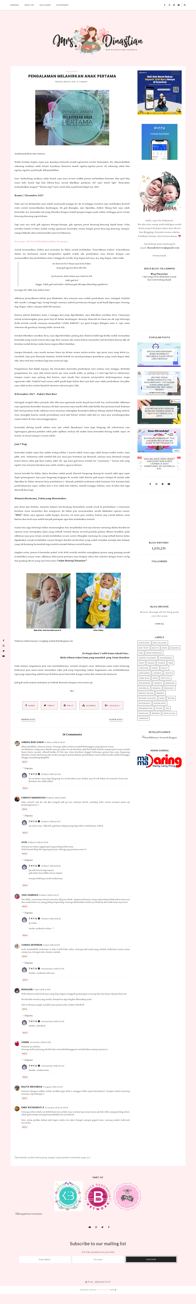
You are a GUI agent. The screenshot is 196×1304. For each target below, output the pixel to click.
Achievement (62, 5)
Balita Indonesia (31, 1086)
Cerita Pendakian (154, 653)
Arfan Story (144, 643)
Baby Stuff (144, 648)
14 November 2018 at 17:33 (52, 969)
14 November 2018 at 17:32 (52, 1066)
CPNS (141, 653)
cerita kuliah (169, 713)
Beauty (155, 648)
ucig (24, 842)
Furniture (143, 668)
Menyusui (165, 678)
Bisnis (164, 648)
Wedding (156, 713)
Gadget (155, 668)
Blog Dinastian (159, 274)
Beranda (14, 5)
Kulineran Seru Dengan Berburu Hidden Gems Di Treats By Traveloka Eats (159, 412)
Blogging (175, 648)
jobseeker (143, 718)
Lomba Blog (144, 678)
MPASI (155, 678)
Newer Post (28, 719)
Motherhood (145, 683)
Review (171, 698)
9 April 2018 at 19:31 (51, 945)
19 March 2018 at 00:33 (38, 842)
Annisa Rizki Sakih (32, 742)
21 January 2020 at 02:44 (56, 1107)
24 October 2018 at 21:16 (40, 1042)
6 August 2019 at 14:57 (53, 1087)
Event (141, 663)
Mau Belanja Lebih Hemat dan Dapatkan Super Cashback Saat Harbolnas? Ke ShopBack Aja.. (159, 464)
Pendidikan (144, 688)
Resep (162, 698)
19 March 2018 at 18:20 (51, 866)
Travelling (144, 713)
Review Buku (145, 703)
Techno (159, 708)
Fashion (151, 663)
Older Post (116, 719)
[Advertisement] (159, 308)
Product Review (146, 693)
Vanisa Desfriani (31, 944)
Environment (166, 658)
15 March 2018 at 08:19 (56, 798)
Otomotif (158, 683)
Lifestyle (169, 673)
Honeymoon (144, 673)
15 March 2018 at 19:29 (51, 774)
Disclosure (45, 5)
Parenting (170, 683)
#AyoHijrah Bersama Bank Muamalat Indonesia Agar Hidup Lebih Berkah (159, 355)
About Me (29, 5)
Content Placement (147, 658)
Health (164, 668)
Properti (160, 693)
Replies (29, 768)
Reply (24, 762)
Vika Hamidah (29, 894)
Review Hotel (160, 703)
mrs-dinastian (103, 1290)
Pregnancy (72, 71)
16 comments (82, 81)
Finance (161, 663)
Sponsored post (146, 708)
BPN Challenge (160, 643)
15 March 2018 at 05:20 (55, 742)
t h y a (33, 774)
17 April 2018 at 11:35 (42, 989)
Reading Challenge (147, 698)
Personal (156, 688)
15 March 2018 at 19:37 (50, 821)
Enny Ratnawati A (32, 1107)
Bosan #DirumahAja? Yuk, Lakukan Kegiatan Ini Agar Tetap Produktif (159, 440)
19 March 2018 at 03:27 (49, 895)
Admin (25, 1042)
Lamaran (157, 673)
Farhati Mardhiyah (33, 797)
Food (170, 663)
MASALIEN (27, 989)
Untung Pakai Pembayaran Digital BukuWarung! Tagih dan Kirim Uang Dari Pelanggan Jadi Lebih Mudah (159, 383)
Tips (167, 708)
